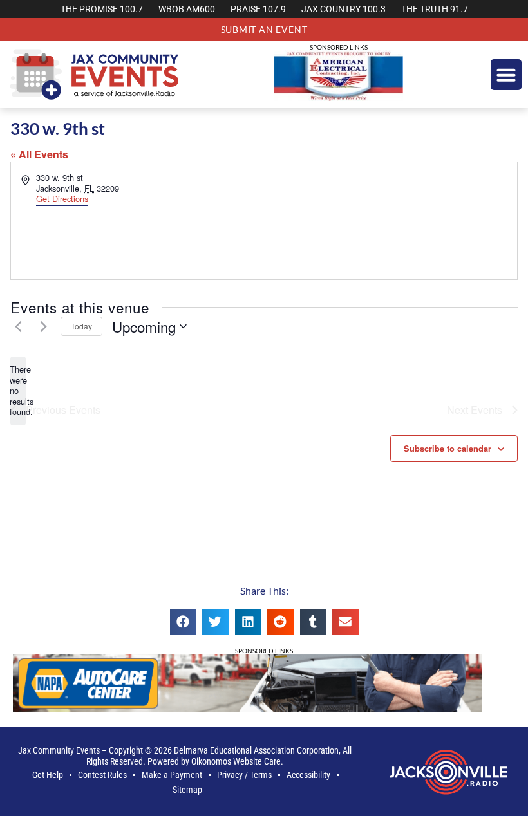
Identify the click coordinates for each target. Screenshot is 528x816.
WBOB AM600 (186, 9)
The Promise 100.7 (102, 9)
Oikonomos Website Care (236, 761)
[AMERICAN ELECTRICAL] (338, 97)
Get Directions (62, 198)
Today (81, 325)
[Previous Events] (18, 326)
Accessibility (308, 775)
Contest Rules (102, 775)
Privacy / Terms (244, 775)
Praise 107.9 (258, 9)
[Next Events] (43, 326)
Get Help (47, 775)
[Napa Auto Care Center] (247, 708)
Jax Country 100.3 (343, 9)
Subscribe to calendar (447, 448)
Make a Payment (172, 775)
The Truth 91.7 (434, 9)
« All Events (39, 154)
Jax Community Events (59, 750)
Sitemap (187, 789)
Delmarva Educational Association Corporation (256, 750)
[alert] (18, 391)
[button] (506, 74)
